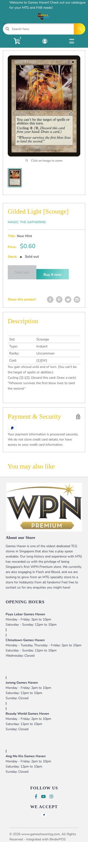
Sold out (22, 272)
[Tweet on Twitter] (68, 299)
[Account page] (44, 41)
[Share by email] (77, 299)
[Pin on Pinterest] (59, 299)
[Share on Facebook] (50, 299)
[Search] (79, 29)
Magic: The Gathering (27, 222)
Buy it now (52, 274)
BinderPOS (58, 839)
